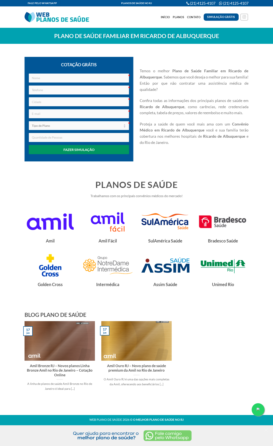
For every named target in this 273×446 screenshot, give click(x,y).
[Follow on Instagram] (244, 17)
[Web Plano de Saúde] (57, 17)
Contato (194, 17)
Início (165, 17)
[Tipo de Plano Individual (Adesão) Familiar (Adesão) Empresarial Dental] (79, 125)
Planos (178, 17)
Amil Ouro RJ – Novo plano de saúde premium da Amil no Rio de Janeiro (136, 368)
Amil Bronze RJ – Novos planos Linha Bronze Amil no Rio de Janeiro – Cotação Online (60, 370)
